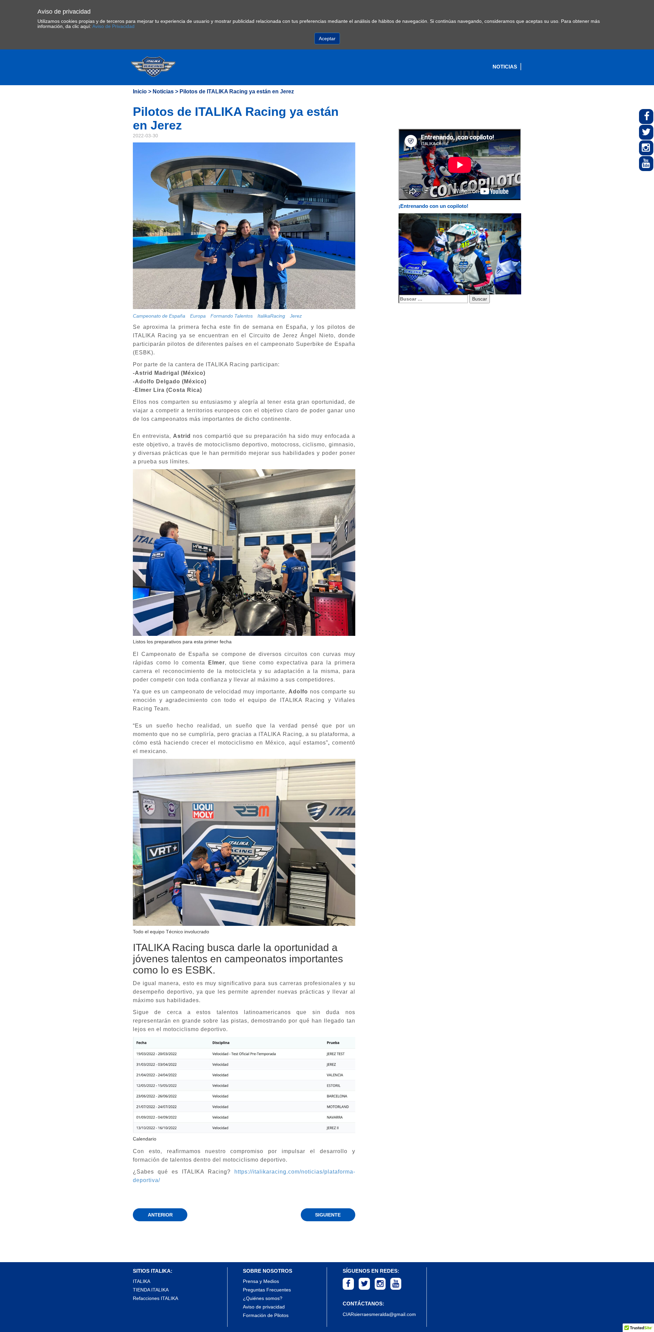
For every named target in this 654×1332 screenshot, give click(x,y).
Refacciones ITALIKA (155, 1298)
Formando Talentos (232, 316)
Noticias (505, 67)
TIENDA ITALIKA (151, 1289)
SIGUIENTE (328, 1215)
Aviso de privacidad (264, 1307)
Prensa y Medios (261, 1281)
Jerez (296, 316)
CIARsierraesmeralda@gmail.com (379, 1314)
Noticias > (165, 91)
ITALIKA (141, 1281)
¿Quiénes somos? (262, 1298)
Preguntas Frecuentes (267, 1289)
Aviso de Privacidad (113, 26)
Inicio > (142, 91)
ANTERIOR (160, 1215)
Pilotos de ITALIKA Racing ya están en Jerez (237, 91)
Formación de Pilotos (266, 1315)
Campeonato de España (159, 316)
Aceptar (327, 38)
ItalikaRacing (271, 316)
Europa (198, 316)
